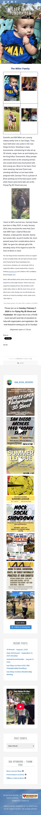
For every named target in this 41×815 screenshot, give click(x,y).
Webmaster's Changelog (20, 801)
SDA (31, 359)
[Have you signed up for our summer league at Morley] (20, 460)
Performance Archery (15, 775)
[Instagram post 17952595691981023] (20, 547)
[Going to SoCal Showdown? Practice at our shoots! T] (20, 576)
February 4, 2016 (21, 359)
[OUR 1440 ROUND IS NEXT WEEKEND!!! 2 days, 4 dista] (20, 431)
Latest (21, 363)
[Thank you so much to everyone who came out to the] (20, 605)
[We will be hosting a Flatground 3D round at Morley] (20, 402)
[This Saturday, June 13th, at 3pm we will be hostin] (20, 518)
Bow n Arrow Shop (13, 771)
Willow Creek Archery (15, 778)
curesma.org (12, 271)
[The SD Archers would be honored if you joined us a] (20, 489)
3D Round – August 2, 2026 (17, 650)
